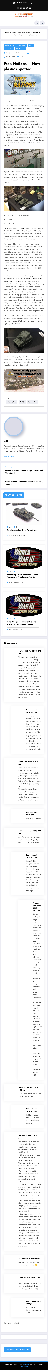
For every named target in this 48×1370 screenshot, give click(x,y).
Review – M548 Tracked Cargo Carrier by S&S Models (23, 471)
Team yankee (21, 53)
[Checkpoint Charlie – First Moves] (24, 514)
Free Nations (21, 45)
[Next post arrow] (42, 482)
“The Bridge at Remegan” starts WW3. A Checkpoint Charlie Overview (21, 623)
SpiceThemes (24, 1366)
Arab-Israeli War (9, 45)
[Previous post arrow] (42, 470)
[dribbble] (24, 8)
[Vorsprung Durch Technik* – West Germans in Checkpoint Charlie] (24, 558)
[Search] (36, 23)
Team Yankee (8, 49)
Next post (8, 478)
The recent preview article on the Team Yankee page (22, 228)
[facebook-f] (18, 8)
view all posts (9, 456)
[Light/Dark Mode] (42, 22)
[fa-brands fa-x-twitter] (21, 8)
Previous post (9, 467)
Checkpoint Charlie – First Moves (22, 530)
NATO (30, 45)
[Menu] (4, 23)
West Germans (20, 49)
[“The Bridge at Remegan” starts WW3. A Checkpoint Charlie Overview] (24, 605)
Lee (31, 53)
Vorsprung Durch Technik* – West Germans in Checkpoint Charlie (22, 576)
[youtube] (30, 8)
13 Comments (23, 57)
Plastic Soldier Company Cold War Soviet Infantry (23, 482)
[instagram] (27, 8)
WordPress (26, 1364)
